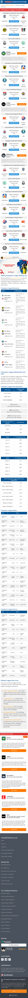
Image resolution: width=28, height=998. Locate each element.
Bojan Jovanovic (7, 257)
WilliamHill (9, 154)
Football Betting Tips (6, 864)
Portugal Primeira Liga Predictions (12, 720)
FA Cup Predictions (5, 928)
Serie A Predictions (8, 706)
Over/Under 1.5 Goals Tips (7, 877)
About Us (3, 843)
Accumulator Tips (5, 868)
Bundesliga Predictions (9, 712)
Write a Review (14, 945)
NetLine (22, 971)
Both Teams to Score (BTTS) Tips (8, 871)
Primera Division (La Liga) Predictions (9, 915)
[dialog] (14, 987)
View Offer (14, 750)
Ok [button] (14, 991)
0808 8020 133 (11, 971)
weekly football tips (16, 278)
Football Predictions (9, 5)
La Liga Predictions (8, 698)
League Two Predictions (6, 912)
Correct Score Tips (5, 880)
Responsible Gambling (6, 856)
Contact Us (3, 847)
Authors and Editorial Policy (7, 850)
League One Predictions (6, 909)
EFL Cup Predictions (5, 931)
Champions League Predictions (8, 906)
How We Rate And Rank (6, 853)
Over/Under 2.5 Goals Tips (7, 874)
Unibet (8, 103)
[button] (14, 995)
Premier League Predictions (10, 691)
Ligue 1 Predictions (5, 925)
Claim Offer (22, 53)
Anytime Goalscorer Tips (7, 884)
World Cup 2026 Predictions (7, 896)
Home (2, 5)
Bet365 (8, 52)
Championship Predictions (7, 903)
